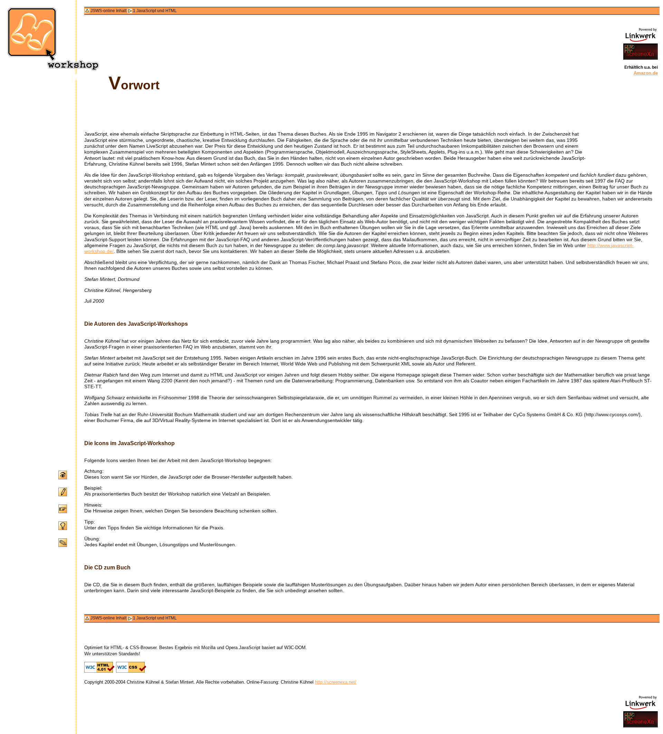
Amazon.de (646, 73)
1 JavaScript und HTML (155, 10)
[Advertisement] (637, 122)
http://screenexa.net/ (335, 682)
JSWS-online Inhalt (108, 10)
